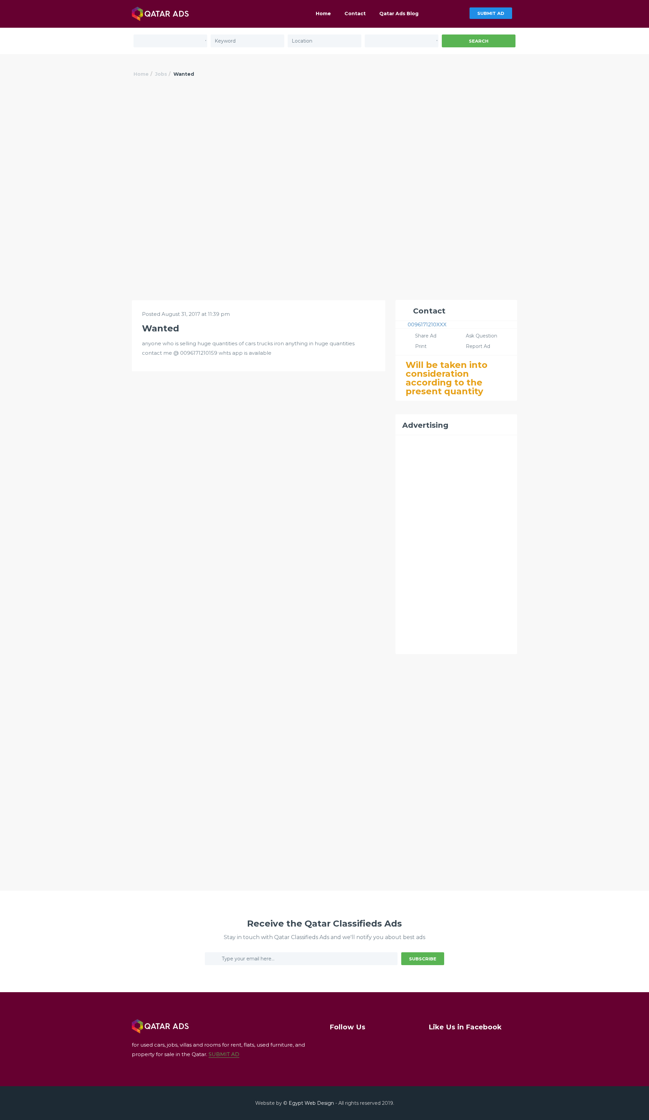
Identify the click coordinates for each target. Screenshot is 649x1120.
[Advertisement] (324, 141)
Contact (355, 13)
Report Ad (478, 346)
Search (478, 41)
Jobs (161, 74)
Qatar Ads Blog (398, 13)
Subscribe (422, 958)
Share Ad (425, 336)
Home (323, 13)
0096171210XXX (427, 324)
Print (421, 346)
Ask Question (481, 336)
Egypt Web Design (311, 1103)
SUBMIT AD (490, 13)
